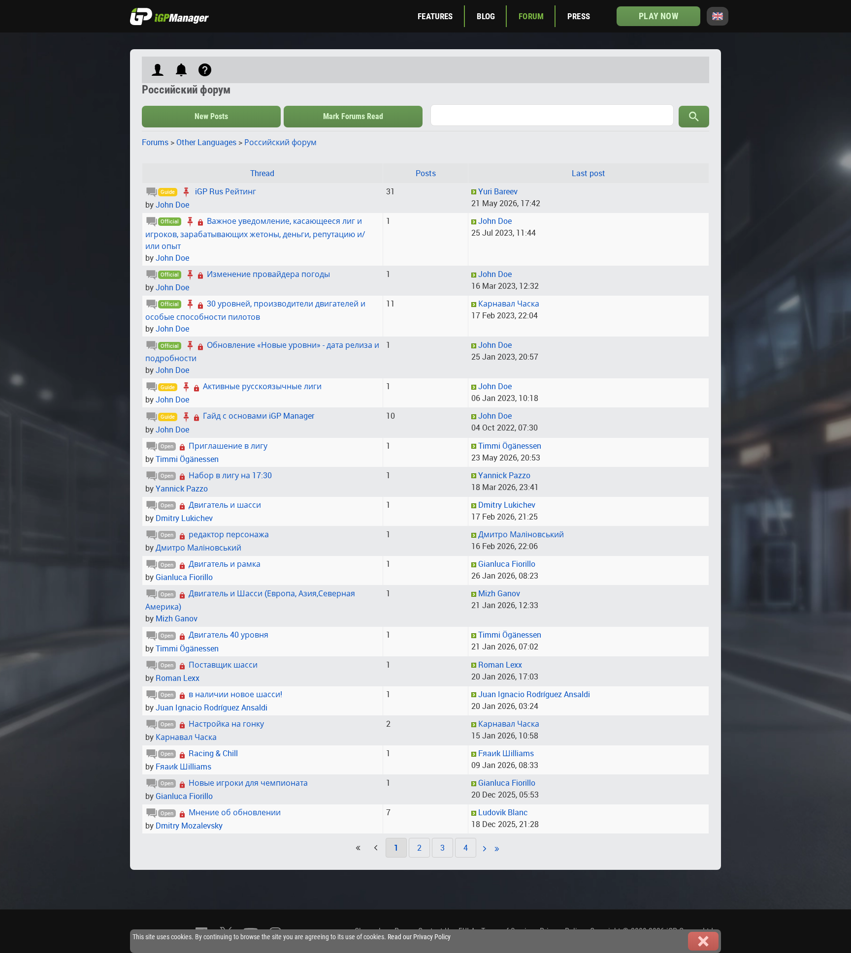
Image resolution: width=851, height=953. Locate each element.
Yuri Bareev (498, 191)
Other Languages (206, 142)
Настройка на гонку (226, 723)
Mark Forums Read (353, 116)
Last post (588, 173)
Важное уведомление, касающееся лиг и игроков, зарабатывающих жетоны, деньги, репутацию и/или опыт (255, 233)
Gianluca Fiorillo (184, 577)
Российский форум (280, 142)
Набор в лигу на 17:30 (230, 475)
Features (435, 16)
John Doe (172, 204)
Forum (531, 16)
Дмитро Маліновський (198, 547)
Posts (426, 173)
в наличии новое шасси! (235, 694)
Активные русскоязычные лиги (262, 386)
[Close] (703, 941)
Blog (486, 16)
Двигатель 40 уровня (228, 634)
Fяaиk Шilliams (183, 766)
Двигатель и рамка (225, 563)
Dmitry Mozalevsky (189, 825)
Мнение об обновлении (235, 812)
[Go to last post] (473, 191)
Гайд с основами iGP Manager (258, 415)
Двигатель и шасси (225, 504)
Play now (658, 16)
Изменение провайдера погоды (268, 274)
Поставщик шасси (223, 664)
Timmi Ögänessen (187, 459)
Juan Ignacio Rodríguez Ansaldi (211, 707)
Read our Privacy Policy (419, 937)
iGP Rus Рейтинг (225, 191)
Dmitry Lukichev (184, 518)
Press (578, 16)
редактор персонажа (229, 534)
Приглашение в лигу (228, 445)
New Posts (211, 116)
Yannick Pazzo (182, 488)
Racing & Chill (213, 753)
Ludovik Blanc (503, 812)
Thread (262, 173)
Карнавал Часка (508, 303)
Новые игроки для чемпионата (248, 782)
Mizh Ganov (176, 618)
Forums (155, 142)
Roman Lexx (177, 678)
